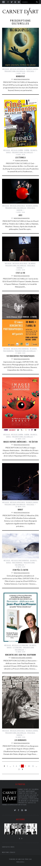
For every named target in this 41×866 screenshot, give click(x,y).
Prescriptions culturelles (15, 71)
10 (29, 766)
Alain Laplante (21, 160)
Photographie (8, 351)
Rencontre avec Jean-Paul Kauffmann (20, 654)
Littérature (17, 647)
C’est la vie (20, 272)
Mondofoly (20, 76)
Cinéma (26, 150)
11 (33, 766)
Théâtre (19, 210)
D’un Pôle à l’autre (20, 570)
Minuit (20, 509)
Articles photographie (20, 348)
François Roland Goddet (21, 657)
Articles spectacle (17, 69)
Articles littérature (20, 645)
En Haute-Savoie (32, 69)
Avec (20, 215)
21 (19, 769)
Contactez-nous (8, 847)
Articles (5, 69)
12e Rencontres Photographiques (20, 356)
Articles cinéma (17, 150)
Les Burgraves (20, 740)
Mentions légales (8, 852)
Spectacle (30, 71)
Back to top (20, 861)
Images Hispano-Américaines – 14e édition (20, 441)
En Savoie (32, 263)
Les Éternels (20, 157)
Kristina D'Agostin (22, 79)
